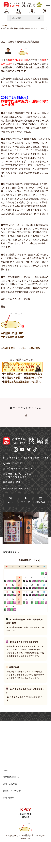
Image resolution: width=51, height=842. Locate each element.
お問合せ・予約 (12, 377)
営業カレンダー (34, 377)
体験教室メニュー (13, 373)
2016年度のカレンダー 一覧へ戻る (21, 348)
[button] (6, 11)
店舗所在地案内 (34, 373)
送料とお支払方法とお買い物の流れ (22, 381)
